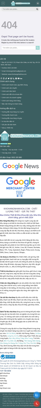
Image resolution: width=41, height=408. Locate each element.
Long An (10, 336)
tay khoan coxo (5, 388)
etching (2, 378)
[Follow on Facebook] (1, 79)
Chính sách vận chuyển (9, 88)
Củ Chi (16, 336)
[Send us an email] (11, 79)
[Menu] (3, 3)
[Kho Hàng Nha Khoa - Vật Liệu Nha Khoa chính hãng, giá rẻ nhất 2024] (20, 3)
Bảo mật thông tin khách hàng (12, 104)
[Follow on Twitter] (8, 79)
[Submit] (37, 9)
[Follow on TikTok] (6, 79)
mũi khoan (3, 376)
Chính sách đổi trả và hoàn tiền (12, 94)
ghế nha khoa (5, 373)
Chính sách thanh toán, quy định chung (15, 85)
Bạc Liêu (12, 338)
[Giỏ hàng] (37, 3)
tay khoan (3, 383)
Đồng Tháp (20, 338)
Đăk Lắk (13, 341)
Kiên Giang (36, 341)
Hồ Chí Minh (10, 333)
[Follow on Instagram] (3, 79)
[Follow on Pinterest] (16, 79)
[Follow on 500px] (21, 79)
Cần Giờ (33, 343)
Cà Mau (38, 333)
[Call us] (13, 79)
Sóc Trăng (19, 343)
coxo (1, 386)
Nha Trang (29, 338)
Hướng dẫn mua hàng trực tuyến (13, 112)
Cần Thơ (26, 343)
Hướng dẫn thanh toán (9, 115)
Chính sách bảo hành (9, 91)
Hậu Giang (3, 343)
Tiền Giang (28, 341)
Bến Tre (7, 341)
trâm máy (3, 381)
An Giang (11, 343)
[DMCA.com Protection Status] (6, 143)
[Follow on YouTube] (18, 79)
